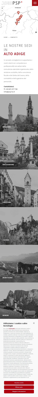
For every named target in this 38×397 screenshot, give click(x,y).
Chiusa (6, 240)
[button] (34, 323)
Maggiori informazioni (19, 391)
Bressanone (8, 165)
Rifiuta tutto (19, 387)
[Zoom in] (2, 8)
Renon (6, 315)
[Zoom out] (2, 10)
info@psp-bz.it (9, 92)
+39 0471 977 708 (10, 89)
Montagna (8, 278)
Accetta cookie (19, 382)
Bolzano (7, 127)
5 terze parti (12, 328)
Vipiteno (7, 202)
